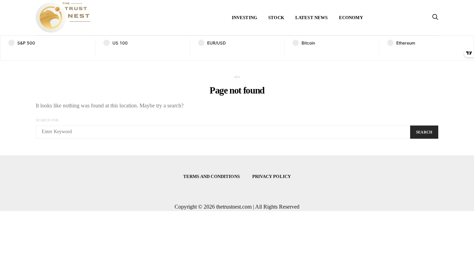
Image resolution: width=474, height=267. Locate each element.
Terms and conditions (211, 176)
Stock (276, 17)
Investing (244, 17)
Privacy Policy (271, 176)
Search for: (48, 120)
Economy (351, 17)
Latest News (311, 17)
